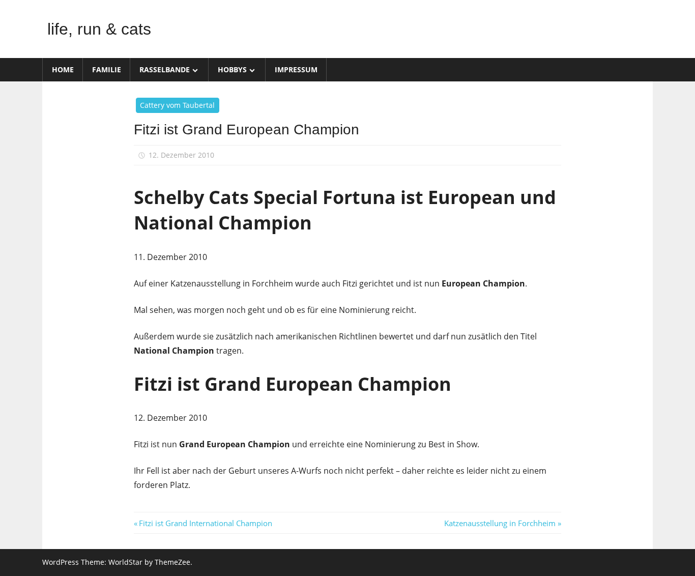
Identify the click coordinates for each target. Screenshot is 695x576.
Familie (106, 69)
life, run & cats (99, 29)
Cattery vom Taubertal (177, 105)
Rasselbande (164, 69)
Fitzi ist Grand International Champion (205, 523)
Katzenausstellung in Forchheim (500, 523)
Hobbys (232, 69)
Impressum (296, 69)
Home (63, 69)
